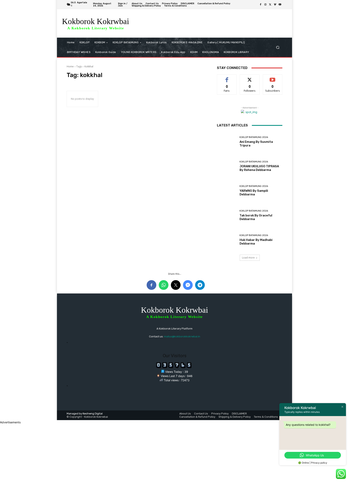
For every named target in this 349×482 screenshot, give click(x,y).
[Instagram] (265, 4)
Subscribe (272, 77)
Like (227, 77)
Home (70, 66)
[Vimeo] (275, 4)
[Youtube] (280, 4)
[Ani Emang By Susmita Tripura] (227, 141)
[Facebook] (260, 4)
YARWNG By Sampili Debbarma (254, 192)
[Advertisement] (121, 452)
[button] (277, 47)
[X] (270, 4)
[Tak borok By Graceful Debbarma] (227, 215)
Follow (249, 77)
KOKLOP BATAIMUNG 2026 (254, 137)
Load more (248, 257)
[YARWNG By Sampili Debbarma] (227, 190)
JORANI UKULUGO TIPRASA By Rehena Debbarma (259, 168)
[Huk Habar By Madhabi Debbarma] (227, 240)
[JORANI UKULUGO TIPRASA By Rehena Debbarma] (227, 166)
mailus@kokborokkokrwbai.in (182, 336)
